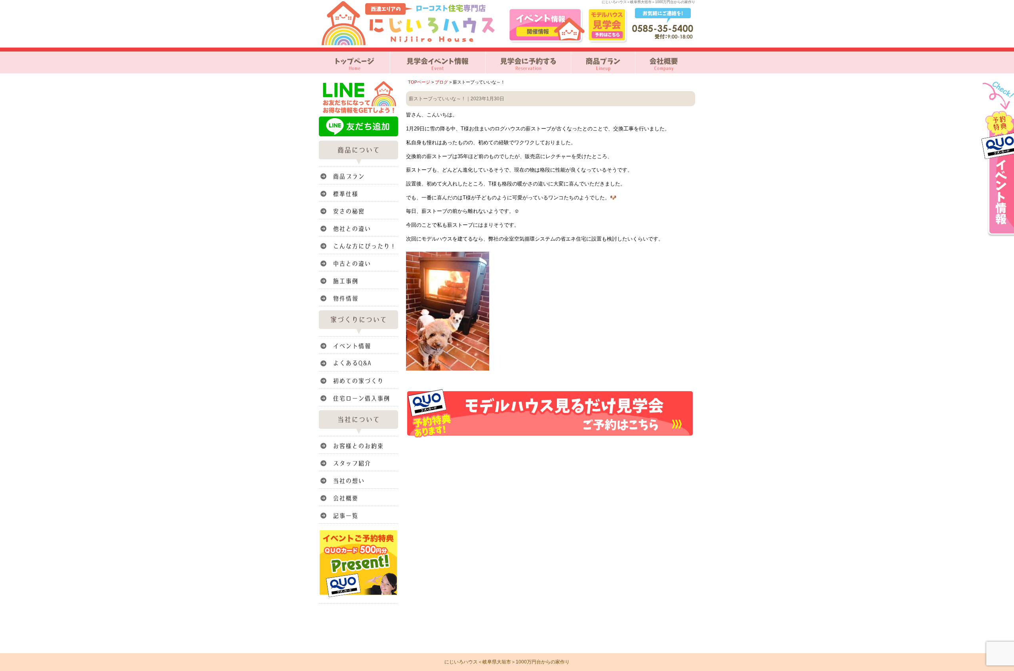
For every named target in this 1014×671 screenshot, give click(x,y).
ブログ (441, 82)
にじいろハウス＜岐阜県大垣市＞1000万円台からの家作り (507, 662)
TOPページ (419, 82)
